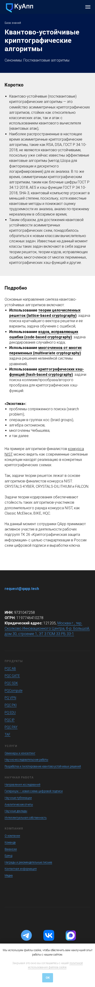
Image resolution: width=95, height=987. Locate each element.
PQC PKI (11, 705)
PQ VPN (10, 698)
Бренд (8, 855)
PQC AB (10, 668)
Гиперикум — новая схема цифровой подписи (34, 791)
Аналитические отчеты (19, 804)
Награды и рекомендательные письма (28, 862)
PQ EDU (10, 712)
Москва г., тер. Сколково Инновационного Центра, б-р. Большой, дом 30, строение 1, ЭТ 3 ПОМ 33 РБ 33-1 (47, 628)
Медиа (9, 875)
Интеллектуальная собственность (26, 817)
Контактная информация (21, 868)
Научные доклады (16, 811)
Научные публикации (18, 797)
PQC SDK (11, 683)
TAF (7, 734)
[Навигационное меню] (87, 7)
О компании (12, 835)
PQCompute (13, 690)
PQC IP (10, 720)
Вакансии (11, 849)
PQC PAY (11, 727)
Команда (10, 842)
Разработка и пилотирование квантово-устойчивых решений (43, 766)
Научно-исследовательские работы (26, 759)
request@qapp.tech (22, 588)
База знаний (13, 23)
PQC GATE (12, 676)
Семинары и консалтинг (20, 753)
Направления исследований (22, 784)
